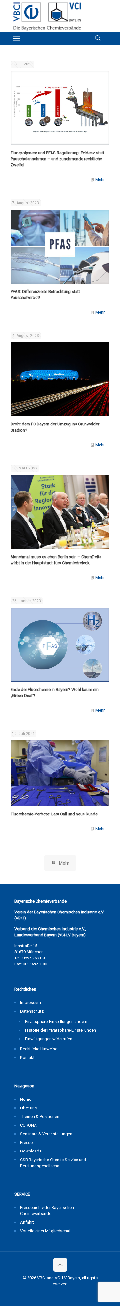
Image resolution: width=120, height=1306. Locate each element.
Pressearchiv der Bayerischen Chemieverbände (47, 1210)
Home (25, 1099)
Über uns (28, 1108)
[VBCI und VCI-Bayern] (47, 16)
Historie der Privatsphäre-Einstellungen (60, 1030)
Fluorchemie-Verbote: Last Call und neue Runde (54, 814)
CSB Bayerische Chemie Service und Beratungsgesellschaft (53, 1162)
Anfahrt (27, 1222)
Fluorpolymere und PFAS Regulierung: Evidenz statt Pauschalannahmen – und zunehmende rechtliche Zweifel (57, 158)
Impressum (30, 1002)
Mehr (100, 179)
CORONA (28, 1125)
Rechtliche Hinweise (38, 1049)
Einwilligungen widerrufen (48, 1038)
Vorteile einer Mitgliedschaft (46, 1230)
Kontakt (27, 1057)
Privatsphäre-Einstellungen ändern (56, 1021)
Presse (26, 1142)
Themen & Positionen (39, 1116)
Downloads (31, 1151)
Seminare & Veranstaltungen (46, 1133)
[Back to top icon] (60, 1265)
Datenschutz (32, 1011)
